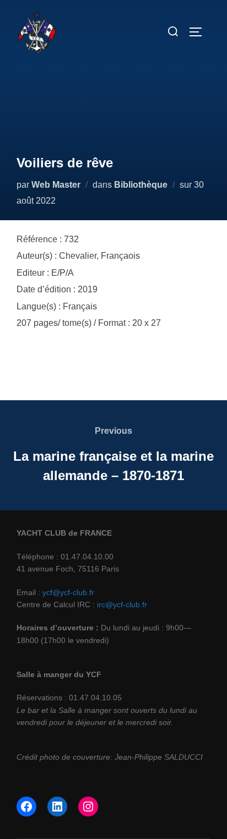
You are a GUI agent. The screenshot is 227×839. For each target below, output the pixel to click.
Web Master (55, 184)
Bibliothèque (140, 184)
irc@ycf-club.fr (122, 604)
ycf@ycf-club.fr (68, 592)
